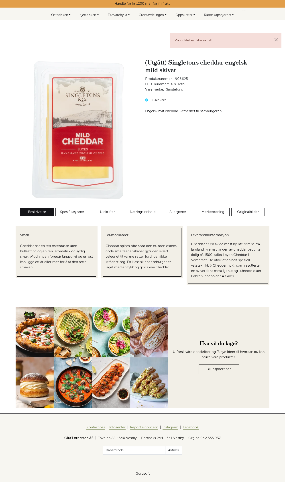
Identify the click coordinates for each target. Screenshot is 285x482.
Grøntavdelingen (151, 15)
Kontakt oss (95, 427)
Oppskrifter (183, 15)
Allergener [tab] (177, 212)
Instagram (170, 427)
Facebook (191, 427)
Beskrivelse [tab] (37, 212)
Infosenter (117, 427)
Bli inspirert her (219, 369)
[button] (146, 100)
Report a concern (144, 427)
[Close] (276, 39)
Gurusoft (143, 474)
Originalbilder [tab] (248, 212)
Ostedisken (59, 15)
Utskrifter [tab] (107, 212)
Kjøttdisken (87, 15)
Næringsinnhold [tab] (142, 212)
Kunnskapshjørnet (217, 15)
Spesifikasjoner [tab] (72, 212)
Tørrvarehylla (117, 15)
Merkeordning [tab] (213, 212)
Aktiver (173, 450)
